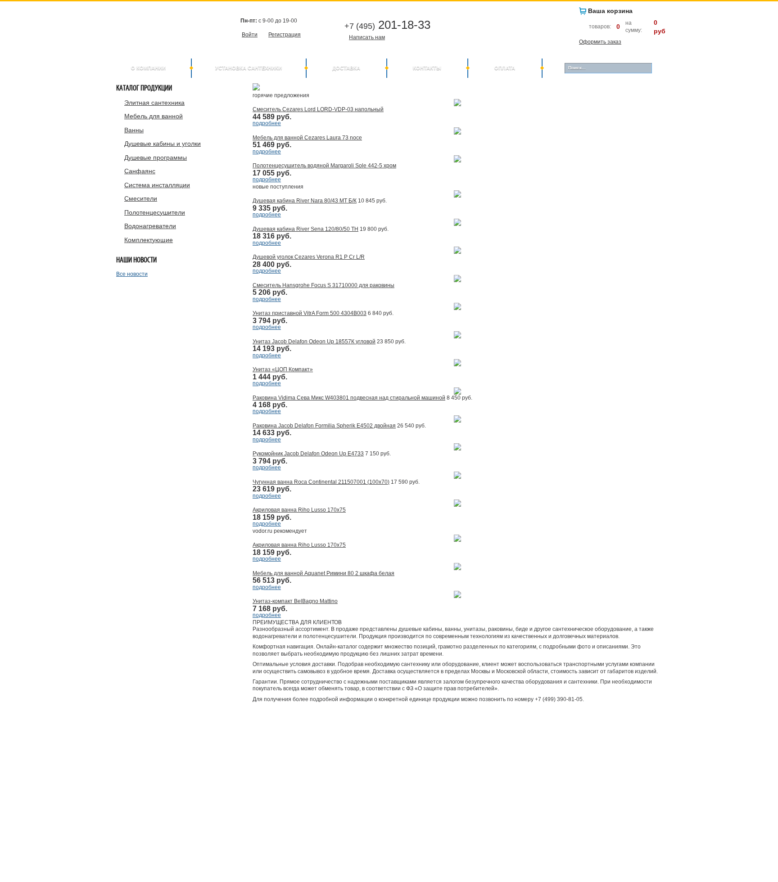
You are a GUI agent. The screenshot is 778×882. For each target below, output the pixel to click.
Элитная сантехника (154, 102)
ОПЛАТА (504, 68)
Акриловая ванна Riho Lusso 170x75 (299, 510)
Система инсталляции (157, 185)
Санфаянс (139, 171)
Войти (250, 35)
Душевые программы (155, 157)
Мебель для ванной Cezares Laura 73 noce (307, 138)
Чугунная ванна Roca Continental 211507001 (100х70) (321, 482)
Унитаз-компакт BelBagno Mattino (295, 601)
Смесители (140, 198)
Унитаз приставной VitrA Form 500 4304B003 (309, 313)
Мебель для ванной (153, 116)
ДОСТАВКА (346, 68)
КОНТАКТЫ (427, 68)
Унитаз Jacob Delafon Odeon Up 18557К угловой (314, 341)
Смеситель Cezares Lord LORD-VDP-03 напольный (318, 109)
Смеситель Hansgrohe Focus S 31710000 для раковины (323, 285)
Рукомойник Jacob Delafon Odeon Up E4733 (308, 453)
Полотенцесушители (154, 212)
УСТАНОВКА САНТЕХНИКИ (248, 68)
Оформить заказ (600, 42)
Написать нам (367, 37)
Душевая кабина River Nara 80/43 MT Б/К (305, 201)
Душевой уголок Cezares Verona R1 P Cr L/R (309, 257)
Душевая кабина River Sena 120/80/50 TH (305, 229)
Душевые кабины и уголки (162, 143)
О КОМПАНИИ (148, 68)
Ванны (134, 130)
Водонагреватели (150, 226)
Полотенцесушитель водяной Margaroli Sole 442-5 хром (324, 165)
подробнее (267, 123)
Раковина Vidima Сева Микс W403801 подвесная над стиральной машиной (349, 398)
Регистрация (284, 35)
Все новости (132, 274)
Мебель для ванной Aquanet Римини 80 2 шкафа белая (323, 573)
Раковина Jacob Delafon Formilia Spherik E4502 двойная (324, 426)
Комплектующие (148, 239)
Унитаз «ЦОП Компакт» (283, 369)
